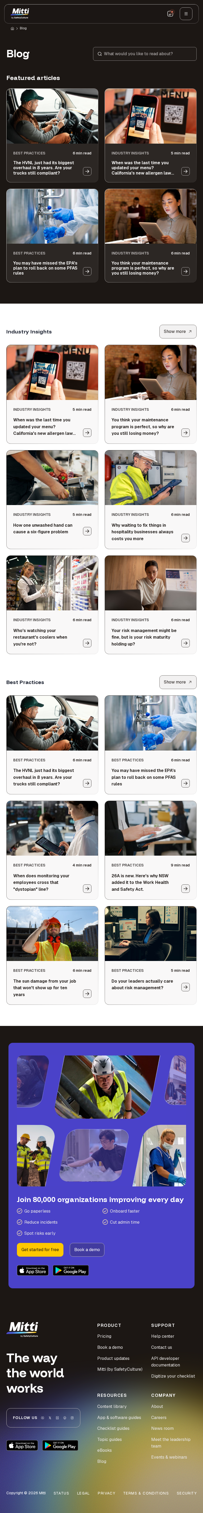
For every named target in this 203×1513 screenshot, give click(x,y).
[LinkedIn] (57, 1417)
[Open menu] (186, 13)
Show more (175, 331)
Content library (112, 1406)
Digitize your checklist (173, 1376)
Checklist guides (113, 1428)
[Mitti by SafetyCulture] (20, 13)
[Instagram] (72, 1417)
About (157, 1406)
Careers (159, 1417)
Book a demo (87, 1249)
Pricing (104, 1336)
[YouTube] (42, 1417)
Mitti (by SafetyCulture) (119, 1369)
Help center (162, 1336)
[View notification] (170, 14)
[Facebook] (64, 1417)
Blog (23, 28)
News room (162, 1428)
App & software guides (119, 1417)
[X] (50, 1417)
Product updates (113, 1358)
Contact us (161, 1347)
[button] (145, 54)
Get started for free (40, 1249)
